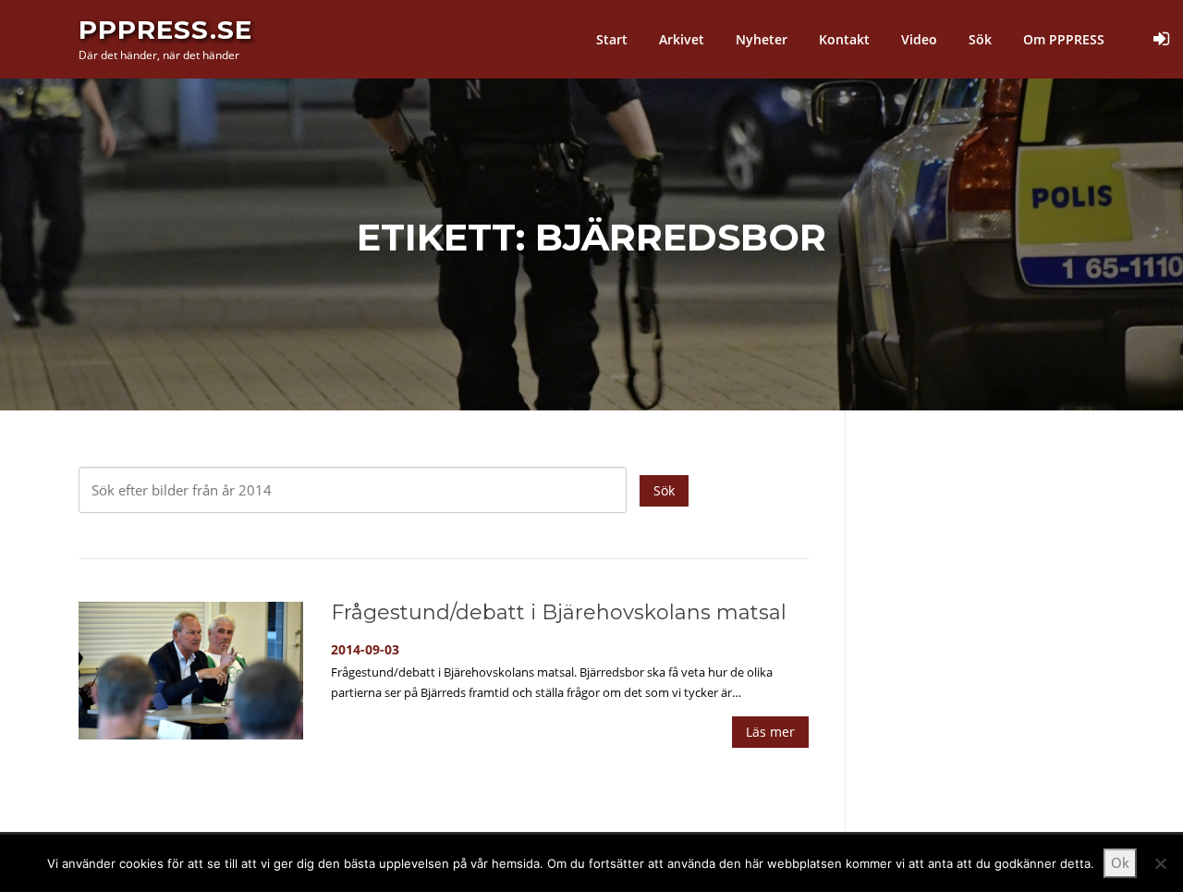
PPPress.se (165, 29)
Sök (980, 39)
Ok (1120, 862)
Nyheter (761, 39)
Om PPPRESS (1063, 39)
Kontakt (844, 39)
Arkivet (681, 39)
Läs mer (770, 731)
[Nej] (1160, 863)
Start (612, 39)
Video (919, 39)
